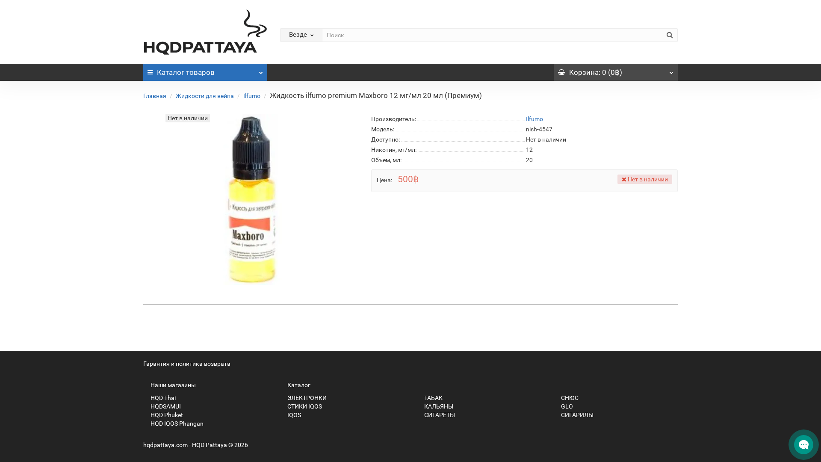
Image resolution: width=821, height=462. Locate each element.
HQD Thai (162, 397)
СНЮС (569, 397)
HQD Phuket (166, 415)
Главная (154, 95)
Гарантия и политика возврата (186, 363)
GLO (566, 406)
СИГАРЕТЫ (439, 415)
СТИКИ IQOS (304, 406)
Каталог (186, 72)
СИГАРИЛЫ (577, 415)
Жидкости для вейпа (205, 95)
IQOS (293, 415)
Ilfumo (251, 95)
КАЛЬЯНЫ (438, 406)
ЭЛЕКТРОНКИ (306, 397)
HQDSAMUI (165, 406)
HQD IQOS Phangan (176, 423)
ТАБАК (433, 397)
